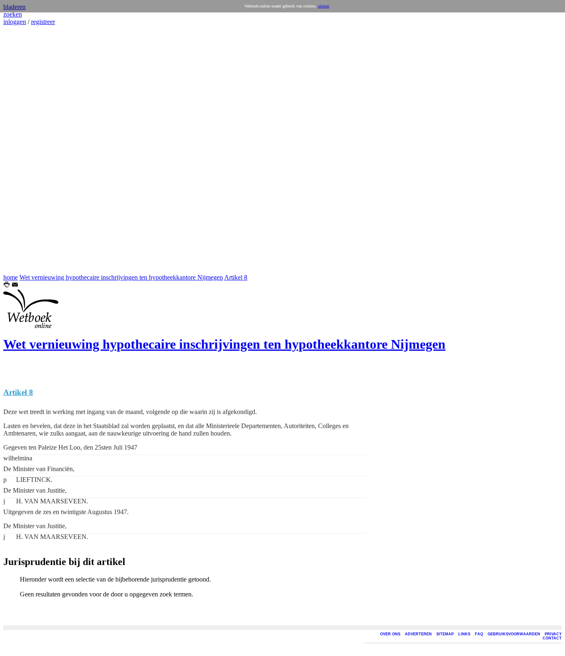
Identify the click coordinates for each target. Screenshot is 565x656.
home (10, 277)
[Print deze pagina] (6, 285)
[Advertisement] (28, 150)
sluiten (323, 6)
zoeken (12, 14)
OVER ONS (390, 634)
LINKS (464, 634)
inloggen (14, 21)
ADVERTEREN (418, 634)
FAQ (479, 634)
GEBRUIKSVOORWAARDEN (514, 634)
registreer (43, 21)
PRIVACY (553, 634)
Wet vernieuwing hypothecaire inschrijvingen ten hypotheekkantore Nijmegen (121, 277)
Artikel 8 (235, 277)
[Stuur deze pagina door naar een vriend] (15, 285)
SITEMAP (445, 634)
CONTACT (552, 638)
